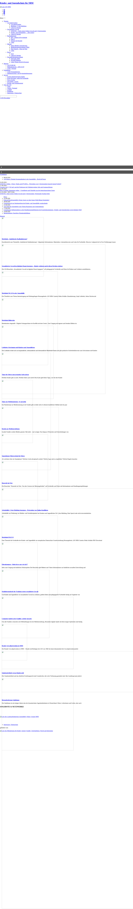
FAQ (12, 54)
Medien (9, 44)
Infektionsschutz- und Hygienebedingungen (19, 73)
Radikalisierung (11, 36)
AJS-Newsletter (5, 98)
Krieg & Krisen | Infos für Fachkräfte (17, 78)
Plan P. (13, 39)
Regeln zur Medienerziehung (11, 429)
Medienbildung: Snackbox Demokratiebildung (17, 213)
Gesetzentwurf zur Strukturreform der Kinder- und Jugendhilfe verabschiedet (26, 203)
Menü (1, 18)
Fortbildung (7, 70)
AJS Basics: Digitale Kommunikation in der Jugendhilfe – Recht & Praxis (25, 179)
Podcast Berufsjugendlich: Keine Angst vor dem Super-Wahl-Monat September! (26, 200)
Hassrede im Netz (7, 483)
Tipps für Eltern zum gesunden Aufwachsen (15, 374)
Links (12, 42)
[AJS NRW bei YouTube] (4, 10)
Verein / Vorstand (12, 88)
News (5, 197)
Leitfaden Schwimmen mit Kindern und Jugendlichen (18, 347)
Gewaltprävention (12, 23)
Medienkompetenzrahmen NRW (20, 47)
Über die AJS (7, 85)
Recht (9, 52)
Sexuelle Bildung (16, 60)
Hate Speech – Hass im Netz (19, 49)
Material (6, 63)
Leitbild (9, 90)
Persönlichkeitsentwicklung (15, 57)
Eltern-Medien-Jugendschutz (19, 45)
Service (6, 75)
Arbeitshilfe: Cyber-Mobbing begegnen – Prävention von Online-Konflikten (25, 510)
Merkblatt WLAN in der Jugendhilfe (13, 293)
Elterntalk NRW (15, 59)
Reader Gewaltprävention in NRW (12, 646)
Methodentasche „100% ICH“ (15, 67)
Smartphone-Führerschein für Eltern (13, 456)
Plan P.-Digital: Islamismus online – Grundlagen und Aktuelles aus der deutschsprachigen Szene (27, 190)
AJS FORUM (11, 65)
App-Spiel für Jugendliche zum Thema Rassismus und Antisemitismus (24, 206)
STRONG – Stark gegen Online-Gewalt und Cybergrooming (28, 31)
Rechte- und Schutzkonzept (15, 83)
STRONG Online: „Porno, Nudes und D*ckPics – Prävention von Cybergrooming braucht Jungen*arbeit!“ (30, 184)
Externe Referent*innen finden (16, 76)
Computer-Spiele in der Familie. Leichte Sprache (17, 618)
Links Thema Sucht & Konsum (20, 62)
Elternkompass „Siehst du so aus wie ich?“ (15, 564)
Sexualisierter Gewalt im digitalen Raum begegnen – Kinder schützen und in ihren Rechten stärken (32, 266)
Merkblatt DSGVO (8, 537)
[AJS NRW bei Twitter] (4, 11)
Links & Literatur (16, 27)
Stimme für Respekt (16, 41)
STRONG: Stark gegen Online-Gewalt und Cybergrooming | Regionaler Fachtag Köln (25, 193)
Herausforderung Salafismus (10, 700)
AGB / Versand (11, 68)
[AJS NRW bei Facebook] (4, 13)
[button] (66, 167)
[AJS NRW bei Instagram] (4, 15)
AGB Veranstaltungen (13, 72)
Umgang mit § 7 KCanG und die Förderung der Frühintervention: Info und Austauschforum (26, 187)
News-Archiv (11, 80)
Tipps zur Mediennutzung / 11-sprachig (14, 401)
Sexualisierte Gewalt (13, 29)
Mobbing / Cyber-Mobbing (18, 26)
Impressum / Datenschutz (14, 93)
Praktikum (10, 91)
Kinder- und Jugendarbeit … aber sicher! (22, 32)
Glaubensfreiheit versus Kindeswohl (13, 673)
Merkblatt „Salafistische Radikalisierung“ (14, 239)
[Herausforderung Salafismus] (38, 750)
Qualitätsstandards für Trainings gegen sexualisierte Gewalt (20, 591)
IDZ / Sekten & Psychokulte (19, 37)
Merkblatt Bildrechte (8, 320)
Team (8, 86)
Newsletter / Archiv (12, 81)
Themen (6, 21)
